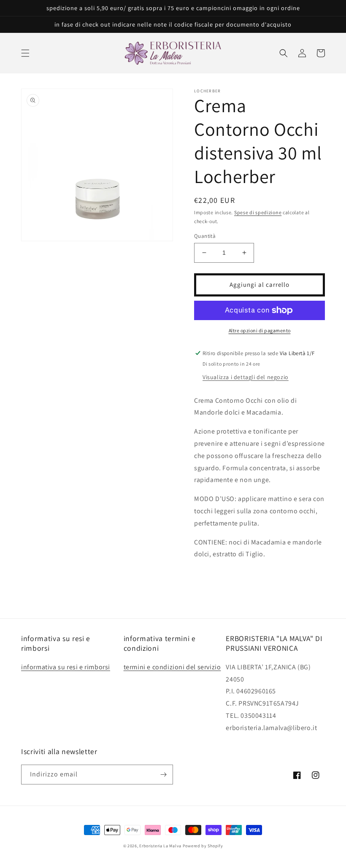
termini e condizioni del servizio (172, 667)
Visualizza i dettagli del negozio (246, 377)
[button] (25, 53)
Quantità (205, 236)
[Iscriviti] (163, 774)
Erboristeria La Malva (160, 846)
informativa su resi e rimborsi (65, 667)
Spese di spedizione (257, 212)
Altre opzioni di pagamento (260, 330)
